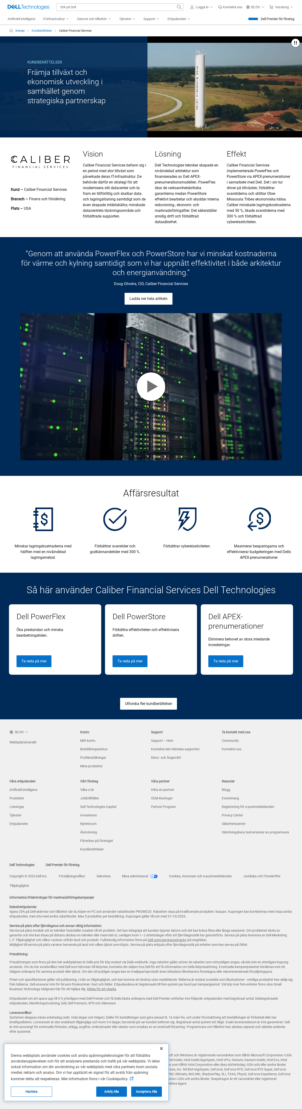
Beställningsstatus (94, 749)
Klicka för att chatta (101, 989)
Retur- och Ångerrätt (166, 757)
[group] (55, 639)
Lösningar (16, 807)
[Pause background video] (295, 43)
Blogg (226, 790)
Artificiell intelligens (23, 790)
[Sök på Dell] (179, 7)
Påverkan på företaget (96, 841)
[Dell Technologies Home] (28, 7)
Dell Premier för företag (277, 19)
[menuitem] (56, 19)
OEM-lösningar (162, 798)
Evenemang (230, 798)
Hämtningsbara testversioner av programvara (255, 832)
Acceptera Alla (146, 1091)
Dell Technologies (21, 865)
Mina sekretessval (135, 876)
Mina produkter (91, 766)
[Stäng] (161, 1048)
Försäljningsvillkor (72, 876)
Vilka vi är (87, 790)
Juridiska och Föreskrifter (262, 876)
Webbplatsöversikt (23, 742)
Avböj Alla (111, 1091)
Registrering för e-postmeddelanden (248, 807)
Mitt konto (87, 740)
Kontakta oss (231, 749)
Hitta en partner (162, 790)
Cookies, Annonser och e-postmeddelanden (200, 876)
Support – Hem (162, 740)
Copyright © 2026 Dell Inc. (28, 876)
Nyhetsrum (88, 824)
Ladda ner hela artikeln (149, 298)
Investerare (88, 815)
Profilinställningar (93, 757)
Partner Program (163, 807)
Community (230, 740)
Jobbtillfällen (89, 798)
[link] (230, 7)
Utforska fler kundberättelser (148, 703)
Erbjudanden (18, 824)
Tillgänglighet (19, 885)
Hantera (31, 1091)
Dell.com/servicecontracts (167, 940)
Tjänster (15, 815)
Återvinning (88, 832)
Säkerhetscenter (234, 824)
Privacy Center (232, 815)
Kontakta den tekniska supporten (175, 749)
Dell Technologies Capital (98, 807)
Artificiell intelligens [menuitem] (21, 19)
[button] (202, 7)
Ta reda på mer (33, 661)
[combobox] (120, 7)
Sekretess (103, 876)
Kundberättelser (92, 849)
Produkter (16, 798)
